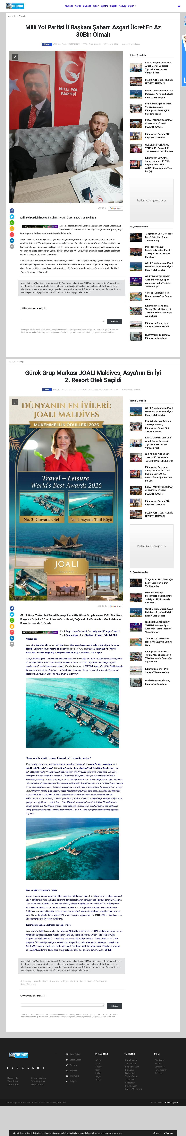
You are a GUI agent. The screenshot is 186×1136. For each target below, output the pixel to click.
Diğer (131, 6)
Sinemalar (129, 1079)
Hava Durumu (131, 1060)
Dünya (21, 361)
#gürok (37, 981)
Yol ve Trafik (130, 1063)
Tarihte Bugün (131, 1076)
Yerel (78, 6)
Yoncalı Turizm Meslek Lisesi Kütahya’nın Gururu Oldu (158, 296)
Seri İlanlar (130, 1083)
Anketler (159, 1063)
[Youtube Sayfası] (24, 1068)
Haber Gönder (37, 1084)
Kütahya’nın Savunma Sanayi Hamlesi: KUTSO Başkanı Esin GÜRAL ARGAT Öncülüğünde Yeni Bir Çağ (158, 165)
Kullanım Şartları (38, 1078)
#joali (44, 981)
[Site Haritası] (39, 1068)
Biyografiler (160, 1067)
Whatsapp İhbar (38, 1081)
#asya (82, 981)
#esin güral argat (28, 984)
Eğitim (104, 6)
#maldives (54, 981)
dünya (36, 911)
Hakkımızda (12, 1078)
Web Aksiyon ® (171, 1103)
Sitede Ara (159, 1060)
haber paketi (84, 1102)
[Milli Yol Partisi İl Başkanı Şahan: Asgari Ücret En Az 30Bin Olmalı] (66, 126)
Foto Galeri (75, 1054)
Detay (158, 1133)
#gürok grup (26, 981)
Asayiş (122, 6)
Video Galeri (75, 1060)
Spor (96, 6)
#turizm (74, 981)
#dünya (64, 981)
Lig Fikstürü (130, 1073)
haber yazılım (108, 1102)
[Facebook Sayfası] (8, 1068)
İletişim (72, 1081)
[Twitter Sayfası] (13, 1068)
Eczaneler (129, 1070)
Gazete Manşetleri (133, 1089)
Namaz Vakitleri (132, 1067)
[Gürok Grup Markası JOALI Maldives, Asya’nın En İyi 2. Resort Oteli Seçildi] (66, 498)
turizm (52, 645)
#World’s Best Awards (97, 981)
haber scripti (96, 1102)
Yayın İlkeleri (12, 1081)
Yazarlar (73, 1065)
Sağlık (113, 6)
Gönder (114, 321)
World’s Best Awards (76, 649)
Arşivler (73, 1070)
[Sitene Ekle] (44, 1068)
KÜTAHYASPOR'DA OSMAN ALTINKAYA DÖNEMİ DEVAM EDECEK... (159, 123)
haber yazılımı (72, 1102)
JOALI (82, 635)
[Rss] (34, 1068)
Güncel (69, 6)
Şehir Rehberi (131, 1086)
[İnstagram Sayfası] (19, 1068)
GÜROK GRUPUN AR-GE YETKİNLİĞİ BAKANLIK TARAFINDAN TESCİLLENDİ (159, 148)
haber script (119, 1102)
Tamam (169, 1133)
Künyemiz (74, 1076)
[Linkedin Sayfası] (29, 1068)
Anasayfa (12, 16)
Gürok (63, 631)
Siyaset (87, 6)
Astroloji (158, 1073)
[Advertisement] (22, 1120)
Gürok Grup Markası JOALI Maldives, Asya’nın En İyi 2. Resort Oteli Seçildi (159, 94)
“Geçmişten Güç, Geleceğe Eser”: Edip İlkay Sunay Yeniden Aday (159, 237)
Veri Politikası (13, 1084)
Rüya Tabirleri (161, 1070)
